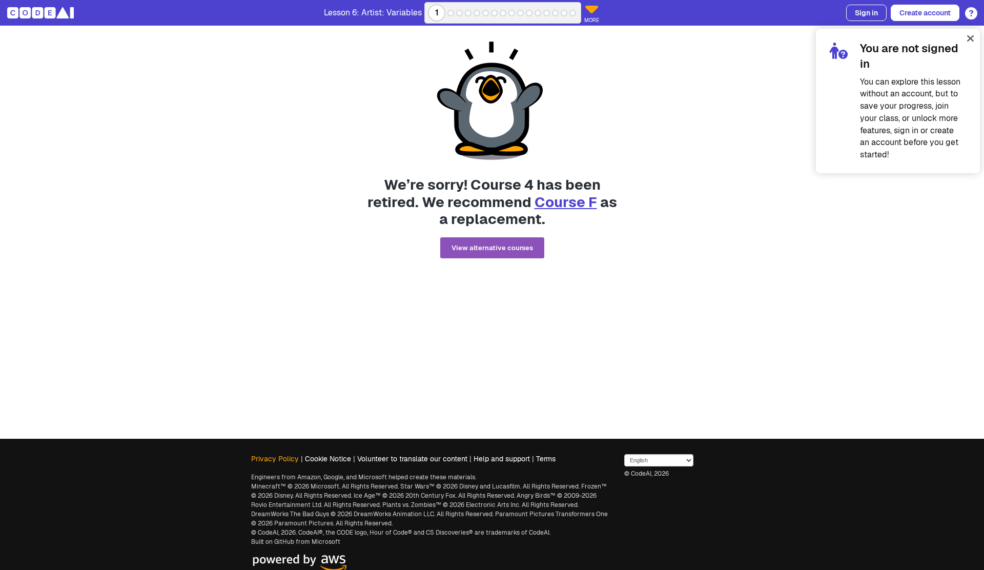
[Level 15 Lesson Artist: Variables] (564, 13)
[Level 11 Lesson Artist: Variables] (529, 13)
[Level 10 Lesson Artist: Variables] (520, 13)
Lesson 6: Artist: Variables (373, 12)
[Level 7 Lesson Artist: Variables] (494, 13)
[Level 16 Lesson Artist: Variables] (572, 13)
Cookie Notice (328, 458)
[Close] (970, 38)
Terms (546, 458)
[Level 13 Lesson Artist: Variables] (546, 13)
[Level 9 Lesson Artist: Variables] (511, 13)
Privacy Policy (275, 458)
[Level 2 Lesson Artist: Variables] (450, 13)
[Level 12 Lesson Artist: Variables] (538, 13)
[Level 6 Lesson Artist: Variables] (485, 13)
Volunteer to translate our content (412, 458)
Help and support (502, 458)
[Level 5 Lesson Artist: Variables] (477, 13)
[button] (968, 9)
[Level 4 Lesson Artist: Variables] (468, 13)
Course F (566, 202)
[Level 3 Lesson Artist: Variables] (459, 13)
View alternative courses (492, 247)
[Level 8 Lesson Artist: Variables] (503, 13)
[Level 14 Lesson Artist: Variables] (555, 13)
